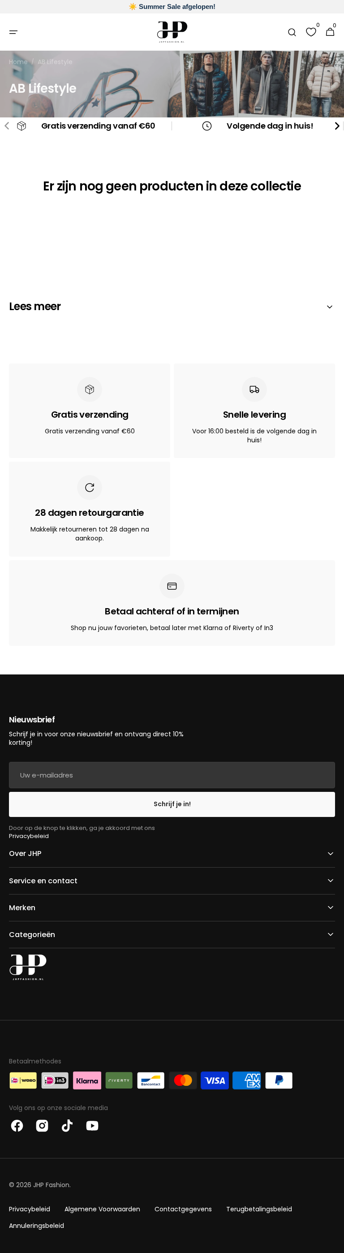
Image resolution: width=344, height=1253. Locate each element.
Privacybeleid (29, 836)
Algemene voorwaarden (102, 1209)
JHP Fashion (51, 1184)
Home (18, 62)
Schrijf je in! (172, 803)
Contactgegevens (183, 1209)
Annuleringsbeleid (36, 1225)
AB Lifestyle (55, 62)
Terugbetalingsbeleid (259, 1209)
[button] (13, 32)
